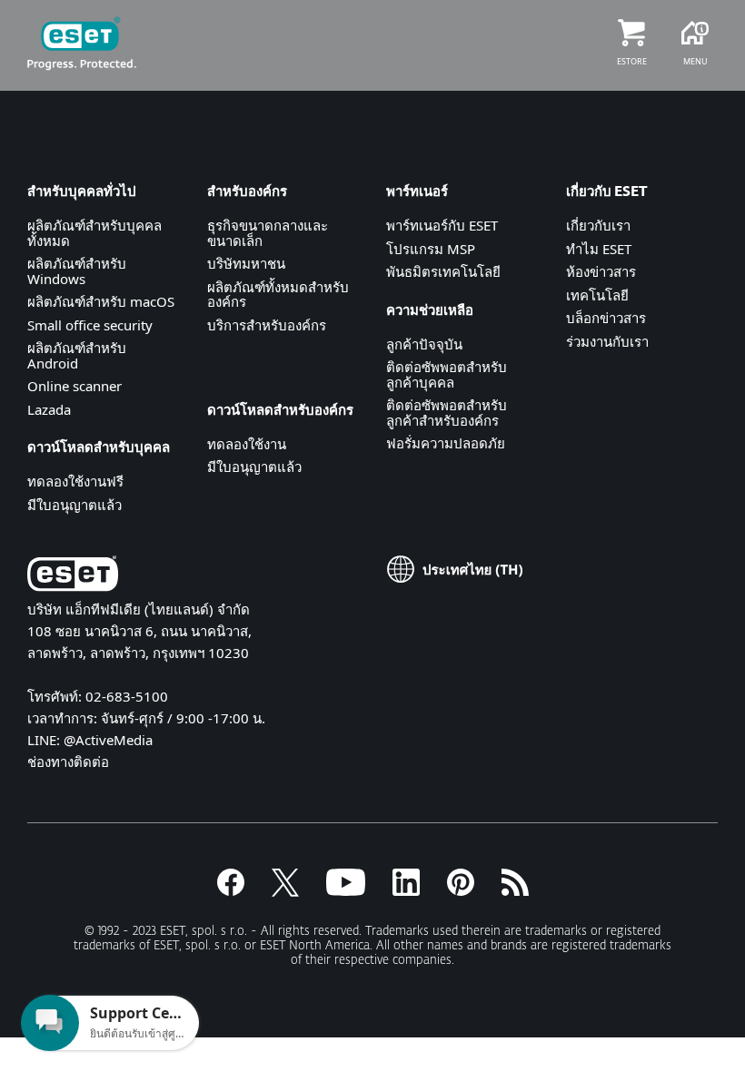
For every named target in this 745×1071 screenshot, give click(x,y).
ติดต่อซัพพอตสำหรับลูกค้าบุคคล (446, 374)
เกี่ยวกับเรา (598, 225)
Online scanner (74, 386)
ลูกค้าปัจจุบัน (424, 344)
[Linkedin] (406, 890)
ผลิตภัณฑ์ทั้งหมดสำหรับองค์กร (278, 294)
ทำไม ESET (598, 249)
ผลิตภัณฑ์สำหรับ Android (76, 355)
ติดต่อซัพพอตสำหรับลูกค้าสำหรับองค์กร (446, 412)
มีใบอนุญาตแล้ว (74, 505)
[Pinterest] (460, 890)
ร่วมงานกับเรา (607, 341)
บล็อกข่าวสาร (606, 318)
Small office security (90, 325)
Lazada (49, 409)
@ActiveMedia (108, 740)
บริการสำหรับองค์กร (266, 325)
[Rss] (515, 890)
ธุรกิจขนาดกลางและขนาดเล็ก (267, 233)
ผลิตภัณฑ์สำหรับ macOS (100, 301)
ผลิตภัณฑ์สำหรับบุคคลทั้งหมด (94, 233)
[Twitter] (285, 890)
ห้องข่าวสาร (601, 271)
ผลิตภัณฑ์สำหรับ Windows (76, 271)
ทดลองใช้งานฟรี (75, 481)
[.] (346, 890)
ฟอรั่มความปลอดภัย (445, 443)
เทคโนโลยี (597, 295)
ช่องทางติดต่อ (68, 761)
